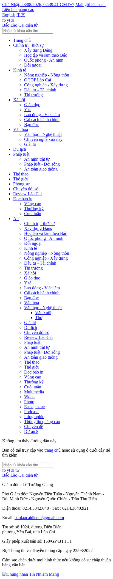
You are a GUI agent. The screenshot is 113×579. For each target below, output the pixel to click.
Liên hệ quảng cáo (18, 9)
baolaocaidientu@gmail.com (39, 517)
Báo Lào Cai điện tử (20, 25)
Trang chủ (22, 40)
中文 (20, 14)
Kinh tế (19, 70)
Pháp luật (21, 154)
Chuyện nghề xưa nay (43, 139)
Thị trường (33, 94)
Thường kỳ (34, 208)
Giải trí (30, 144)
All (16, 218)
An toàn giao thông (41, 169)
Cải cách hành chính (42, 119)
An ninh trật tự (37, 159)
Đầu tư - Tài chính (40, 89)
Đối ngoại (32, 65)
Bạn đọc (31, 124)
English (8, 14)
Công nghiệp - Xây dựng (46, 85)
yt (8, 20)
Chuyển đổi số (25, 188)
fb (4, 20)
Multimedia (34, 391)
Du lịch (19, 149)
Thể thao (21, 174)
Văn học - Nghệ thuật (43, 134)
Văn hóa (20, 129)
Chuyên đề (33, 426)
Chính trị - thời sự (28, 45)
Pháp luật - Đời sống (42, 164)
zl (12, 20)
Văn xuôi (43, 312)
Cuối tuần (32, 213)
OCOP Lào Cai (37, 80)
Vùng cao (32, 203)
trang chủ (52, 450)
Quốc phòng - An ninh (43, 60)
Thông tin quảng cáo (42, 421)
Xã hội (19, 99)
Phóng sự (21, 184)
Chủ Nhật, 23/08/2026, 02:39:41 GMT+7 (38, 4)
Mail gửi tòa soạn (90, 4)
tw (17, 470)
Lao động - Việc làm (42, 114)
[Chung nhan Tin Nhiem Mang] (30, 574)
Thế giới (20, 179)
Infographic (34, 416)
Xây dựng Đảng (38, 50)
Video (29, 396)
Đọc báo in (22, 198)
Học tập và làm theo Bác (45, 55)
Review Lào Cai (27, 193)
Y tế (27, 109)
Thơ (38, 317)
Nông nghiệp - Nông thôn (46, 75)
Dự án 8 (31, 431)
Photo (29, 401)
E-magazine (34, 406)
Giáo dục (32, 104)
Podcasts (31, 411)
